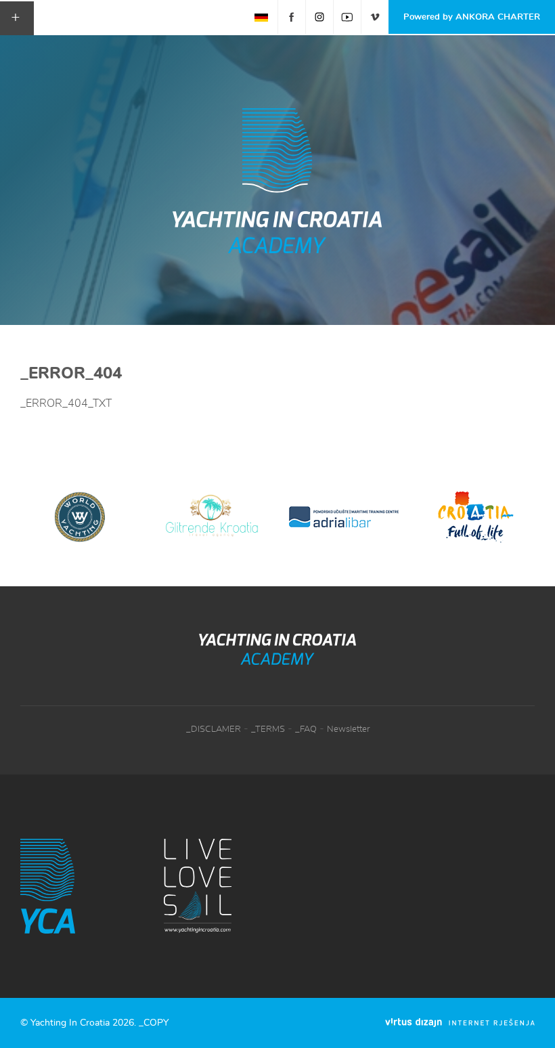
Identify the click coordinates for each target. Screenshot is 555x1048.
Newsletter (348, 729)
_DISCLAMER (213, 729)
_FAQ (306, 729)
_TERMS (268, 729)
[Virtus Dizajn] (460, 1022)
